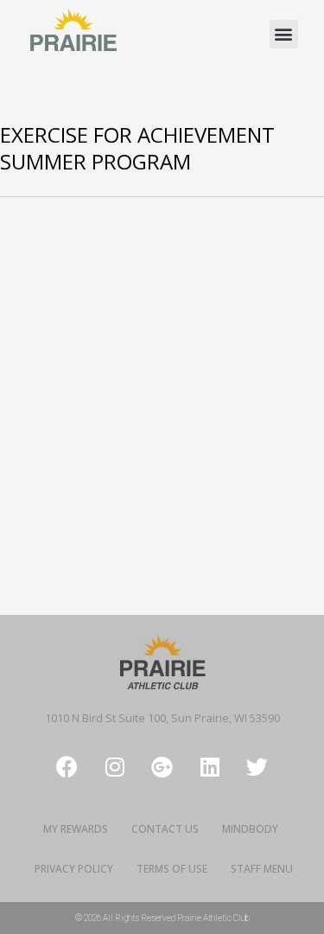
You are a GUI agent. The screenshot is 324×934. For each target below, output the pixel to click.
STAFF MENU (262, 868)
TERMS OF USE (172, 868)
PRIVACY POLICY (74, 868)
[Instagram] (115, 766)
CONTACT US (165, 829)
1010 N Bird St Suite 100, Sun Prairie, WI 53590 (162, 718)
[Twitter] (257, 766)
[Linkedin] (210, 766)
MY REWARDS (75, 829)
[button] (284, 34)
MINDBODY (250, 829)
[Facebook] (67, 766)
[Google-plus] (162, 766)
